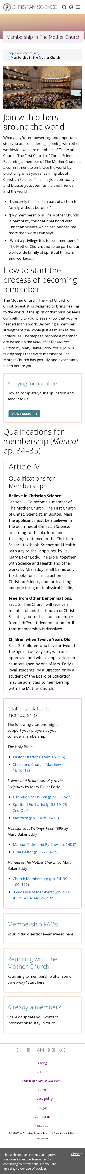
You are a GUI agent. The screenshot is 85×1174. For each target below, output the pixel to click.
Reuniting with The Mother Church (32, 962)
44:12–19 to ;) (44, 897)
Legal (43, 1107)
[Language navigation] (71, 7)
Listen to (42, 1080)
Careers (43, 1071)
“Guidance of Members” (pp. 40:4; (42, 892)
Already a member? (34, 1007)
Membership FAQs (32, 924)
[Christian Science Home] (30, 7)
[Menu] (78, 7)
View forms (21, 414)
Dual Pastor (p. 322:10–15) (35, 851)
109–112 (20, 884)
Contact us (43, 1116)
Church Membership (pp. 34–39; (40, 878)
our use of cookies (33, 1168)
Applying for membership (36, 383)
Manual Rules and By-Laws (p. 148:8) (44, 844)
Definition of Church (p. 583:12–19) (42, 797)
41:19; (18, 897)
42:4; (28, 897)
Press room (42, 1125)
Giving (42, 1062)
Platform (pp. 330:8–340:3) (36, 817)
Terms (42, 1089)
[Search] (64, 7)
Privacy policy (42, 1098)
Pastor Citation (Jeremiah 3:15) (39, 756)
